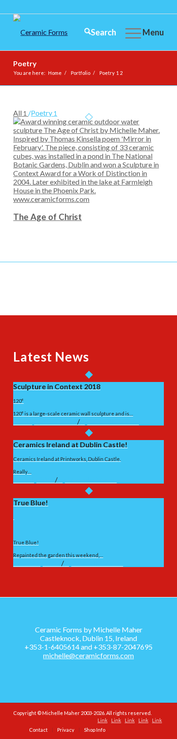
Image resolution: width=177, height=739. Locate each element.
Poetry (25, 63)
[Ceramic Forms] (73, 32)
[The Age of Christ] (88, 199)
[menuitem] (95, 32)
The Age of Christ (47, 217)
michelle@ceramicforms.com (88, 655)
